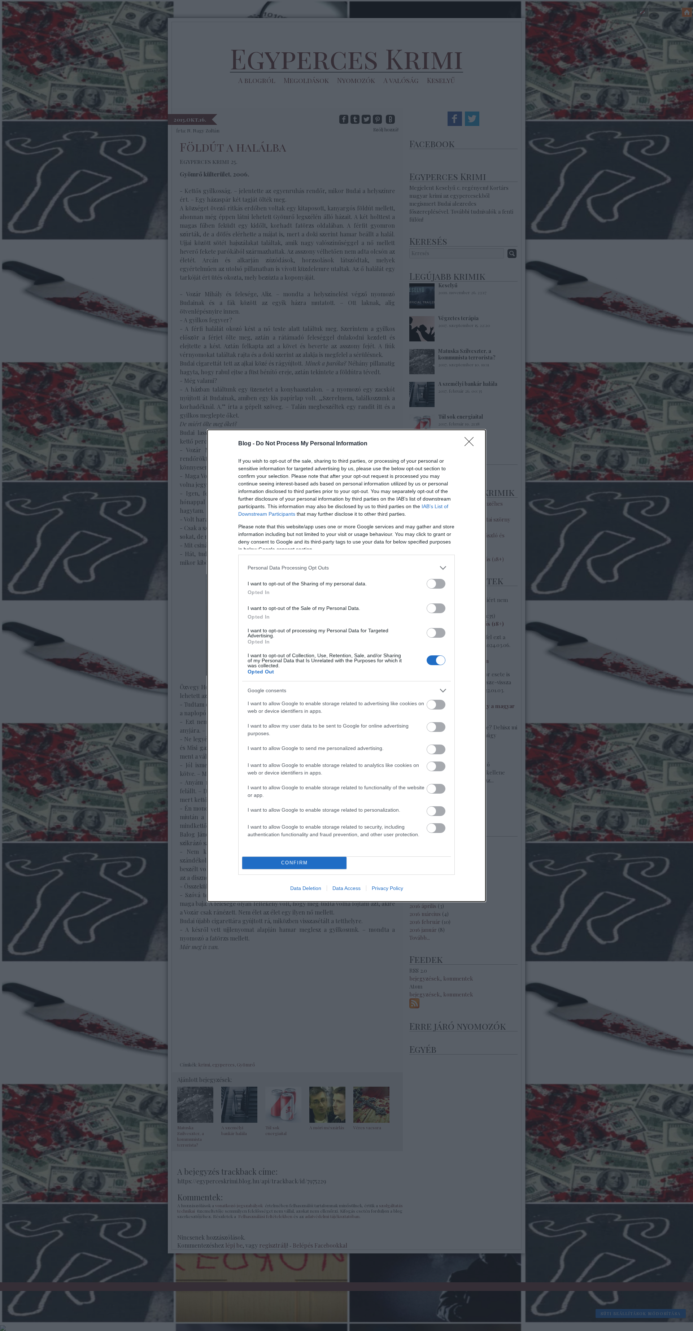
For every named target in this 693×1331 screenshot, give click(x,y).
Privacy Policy (387, 888)
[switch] (436, 584)
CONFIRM (294, 862)
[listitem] (346, 568)
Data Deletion (305, 888)
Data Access (346, 888)
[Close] (471, 444)
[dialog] (346, 666)
